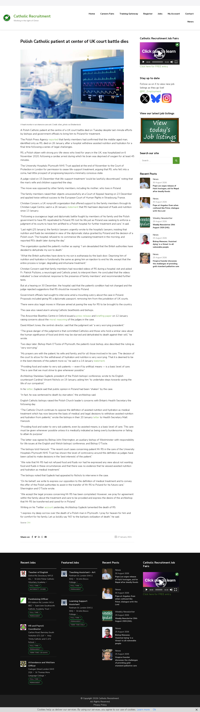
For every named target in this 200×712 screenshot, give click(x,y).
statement (72, 207)
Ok (154, 709)
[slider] (157, 62)
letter (30, 389)
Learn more (143, 709)
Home (92, 13)
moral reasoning (58, 319)
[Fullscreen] (176, 62)
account (49, 507)
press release (83, 315)
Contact (189, 13)
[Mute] (171, 62)
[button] (159, 53)
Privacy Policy (100, 704)
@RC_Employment (150, 91)
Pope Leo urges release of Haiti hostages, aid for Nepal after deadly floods (166, 189)
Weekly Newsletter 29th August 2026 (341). (164, 226)
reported (53, 139)
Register (148, 13)
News (190, 21)
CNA (28, 522)
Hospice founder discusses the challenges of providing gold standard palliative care (166, 264)
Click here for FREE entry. (154, 66)
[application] (160, 53)
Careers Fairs (107, 13)
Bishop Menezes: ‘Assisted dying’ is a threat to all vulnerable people (164, 244)
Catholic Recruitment (32, 16)
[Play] (143, 62)
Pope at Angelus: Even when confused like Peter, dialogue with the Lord (166, 208)
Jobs (160, 13)
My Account (174, 13)
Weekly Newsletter (162, 218)
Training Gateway (128, 13)
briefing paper (104, 315)
